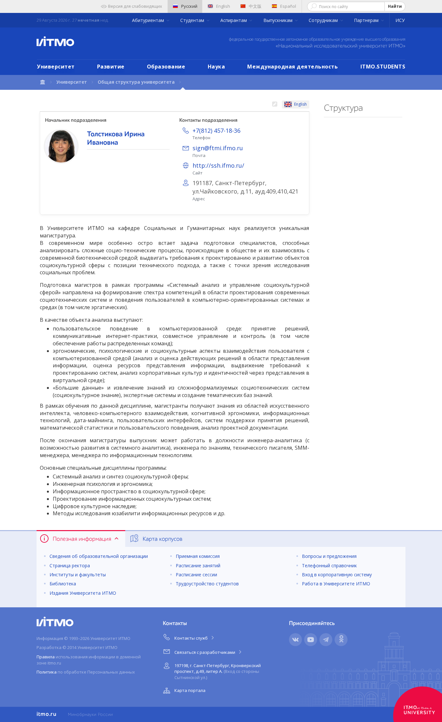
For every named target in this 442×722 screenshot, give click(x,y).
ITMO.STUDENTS (382, 66)
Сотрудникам (324, 20)
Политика (47, 672)
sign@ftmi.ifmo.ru (218, 148)
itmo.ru (47, 714)
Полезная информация (82, 539)
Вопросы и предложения (329, 556)
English (223, 6)
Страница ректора (70, 565)
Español (288, 6)
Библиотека (63, 584)
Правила (46, 657)
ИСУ (400, 20)
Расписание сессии (196, 574)
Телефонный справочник (329, 565)
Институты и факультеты (78, 574)
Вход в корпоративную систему (337, 574)
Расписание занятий (198, 565)
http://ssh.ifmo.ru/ (218, 165)
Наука (216, 66)
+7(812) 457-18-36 (216, 130)
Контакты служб (191, 638)
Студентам (192, 20)
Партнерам (367, 20)
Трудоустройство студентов (207, 584)
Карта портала (189, 690)
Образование (166, 66)
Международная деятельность (292, 66)
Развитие (111, 66)
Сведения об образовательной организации (99, 556)
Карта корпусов (161, 539)
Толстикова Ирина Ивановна (116, 138)
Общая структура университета (136, 82)
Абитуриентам (148, 20)
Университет (56, 66)
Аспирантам (234, 20)
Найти (395, 6)
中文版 (255, 6)
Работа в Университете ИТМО (336, 584)
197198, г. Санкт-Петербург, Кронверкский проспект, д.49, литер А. (217, 671)
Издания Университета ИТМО (83, 593)
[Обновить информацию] (274, 104)
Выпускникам (278, 20)
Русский (189, 6)
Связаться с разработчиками (205, 652)
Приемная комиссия (198, 556)
